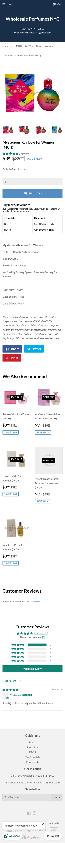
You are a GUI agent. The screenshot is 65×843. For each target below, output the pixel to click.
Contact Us (32, 761)
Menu (10, 4)
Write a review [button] (32, 668)
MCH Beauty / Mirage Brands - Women (34, 46)
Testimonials (32, 757)
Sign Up (56, 797)
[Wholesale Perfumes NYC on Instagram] (34, 813)
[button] (10, 153)
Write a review (30, 601)
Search (32, 742)
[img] (10, 689)
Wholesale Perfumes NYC (32, 19)
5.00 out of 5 (41, 633)
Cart (59, 4)
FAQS (32, 752)
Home (5, 46)
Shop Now (32, 747)
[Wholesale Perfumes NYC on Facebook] (29, 813)
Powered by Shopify (49, 823)
